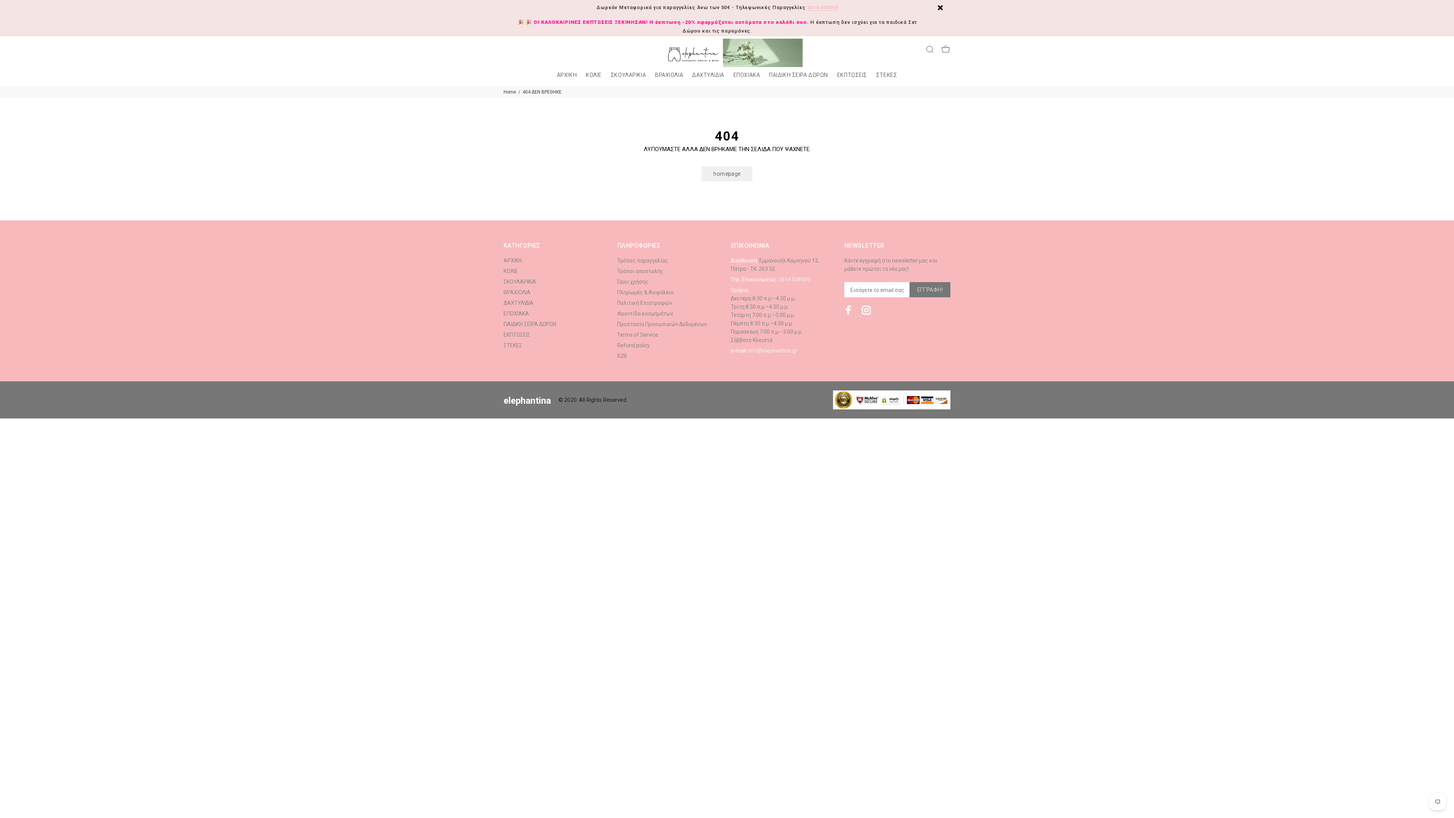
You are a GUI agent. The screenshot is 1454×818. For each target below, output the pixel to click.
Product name (64, 788)
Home (510, 92)
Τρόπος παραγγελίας (642, 261)
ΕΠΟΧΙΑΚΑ (746, 75)
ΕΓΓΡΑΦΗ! (930, 290)
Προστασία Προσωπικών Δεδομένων (662, 324)
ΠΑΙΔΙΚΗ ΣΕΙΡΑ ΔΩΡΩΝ (798, 75)
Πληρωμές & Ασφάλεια (645, 292)
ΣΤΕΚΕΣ (886, 75)
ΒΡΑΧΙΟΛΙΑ (669, 75)
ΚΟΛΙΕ (594, 75)
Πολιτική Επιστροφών (644, 303)
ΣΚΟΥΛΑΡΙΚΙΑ (628, 75)
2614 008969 (822, 7)
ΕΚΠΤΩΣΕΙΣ (852, 75)
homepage (726, 174)
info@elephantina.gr (772, 351)
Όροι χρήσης (633, 282)
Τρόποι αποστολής (640, 271)
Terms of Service (637, 335)
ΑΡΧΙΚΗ (567, 75)
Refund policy (633, 345)
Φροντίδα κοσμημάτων (645, 314)
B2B (622, 356)
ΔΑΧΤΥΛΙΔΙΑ (708, 75)
